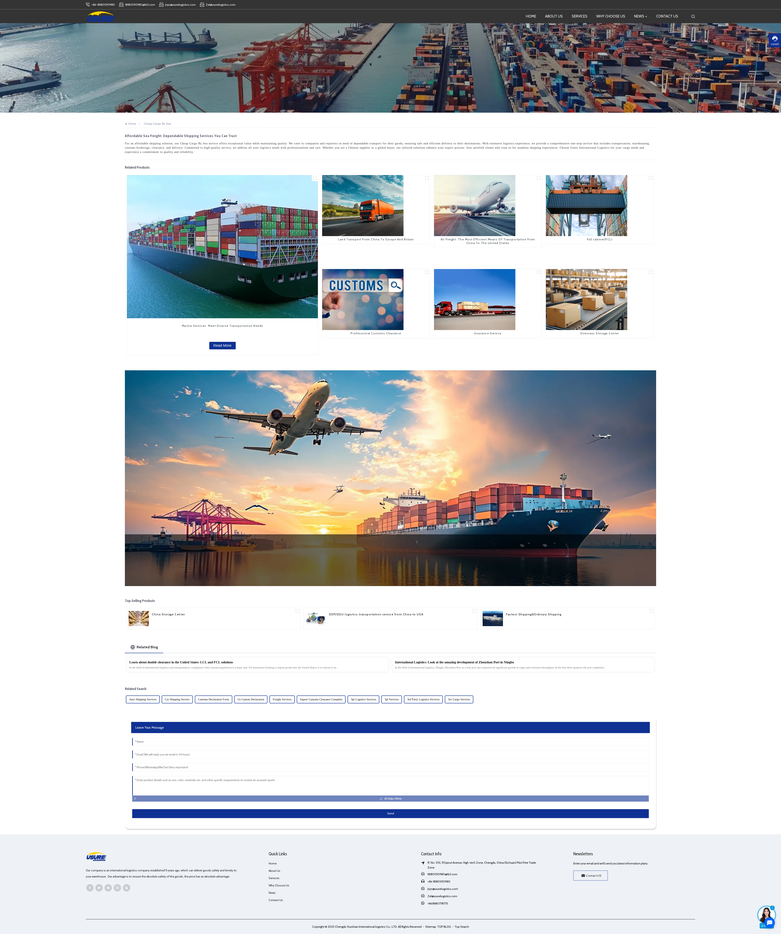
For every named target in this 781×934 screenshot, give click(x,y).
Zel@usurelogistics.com (442, 896)
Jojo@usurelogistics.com (443, 889)
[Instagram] (117, 887)
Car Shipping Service (177, 699)
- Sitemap (429, 927)
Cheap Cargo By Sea (157, 123)
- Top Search (460, 927)
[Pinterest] (108, 887)
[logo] (101, 16)
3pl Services (392, 699)
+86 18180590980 (439, 881)
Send (390, 813)
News (272, 893)
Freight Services (282, 699)
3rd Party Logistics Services (423, 699)
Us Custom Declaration (251, 699)
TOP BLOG (444, 927)
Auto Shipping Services (142, 699)
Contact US (593, 875)
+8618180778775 (438, 903)
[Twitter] (99, 887)
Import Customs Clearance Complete (321, 699)
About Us (274, 871)
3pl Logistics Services (363, 699)
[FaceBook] (90, 887)
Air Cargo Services (459, 699)
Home (132, 123)
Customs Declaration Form (213, 699)
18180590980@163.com (442, 874)
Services (274, 878)
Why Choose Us (279, 885)
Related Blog (147, 647)
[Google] (126, 887)
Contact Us (276, 900)
